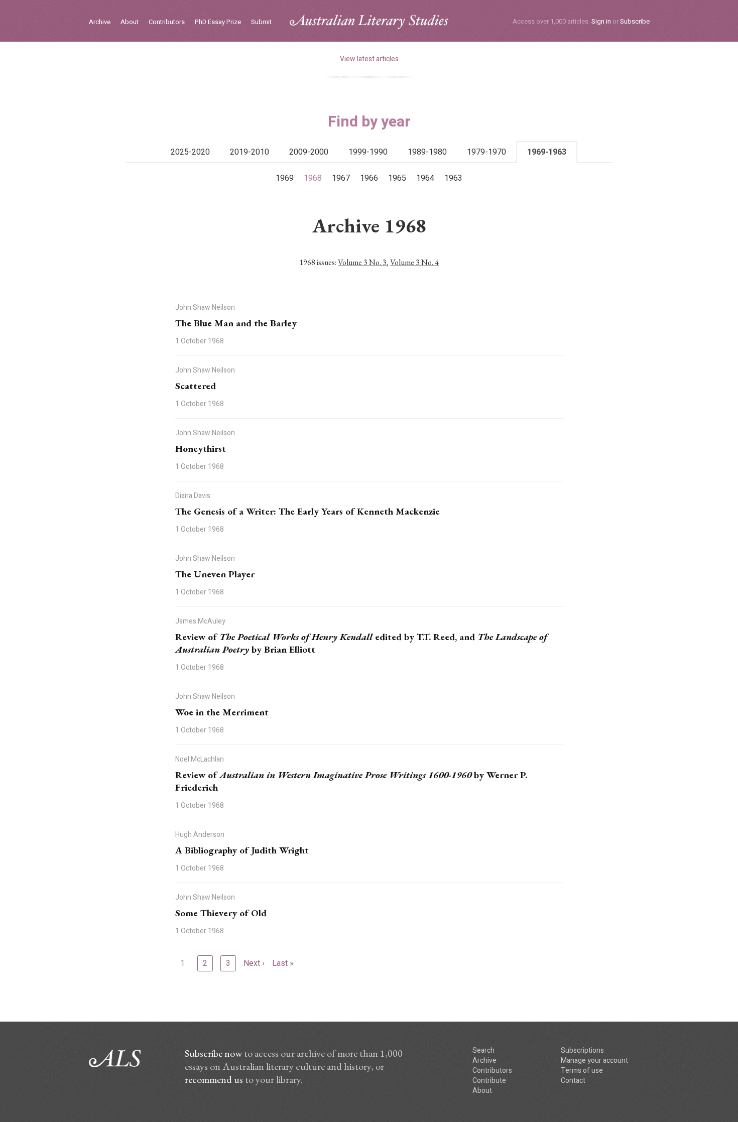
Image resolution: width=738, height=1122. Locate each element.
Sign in (601, 21)
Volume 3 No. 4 (414, 262)
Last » (283, 963)
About (129, 22)
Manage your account (594, 1060)
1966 (369, 178)
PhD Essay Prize (218, 22)
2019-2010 (249, 152)
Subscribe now (213, 1053)
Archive (99, 22)
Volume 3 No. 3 (362, 262)
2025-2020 (190, 152)
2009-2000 (308, 152)
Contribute (489, 1080)
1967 (341, 178)
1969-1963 (546, 152)
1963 (453, 178)
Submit (261, 22)
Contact (573, 1080)
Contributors (167, 22)
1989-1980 (427, 152)
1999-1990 (368, 152)
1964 (425, 178)
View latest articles (369, 59)
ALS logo (369, 22)
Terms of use (582, 1070)
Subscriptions (582, 1050)
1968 (313, 178)
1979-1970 (486, 152)
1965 (397, 178)
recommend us (214, 1079)
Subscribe (635, 21)
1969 (285, 178)
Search (483, 1050)
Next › (254, 963)
